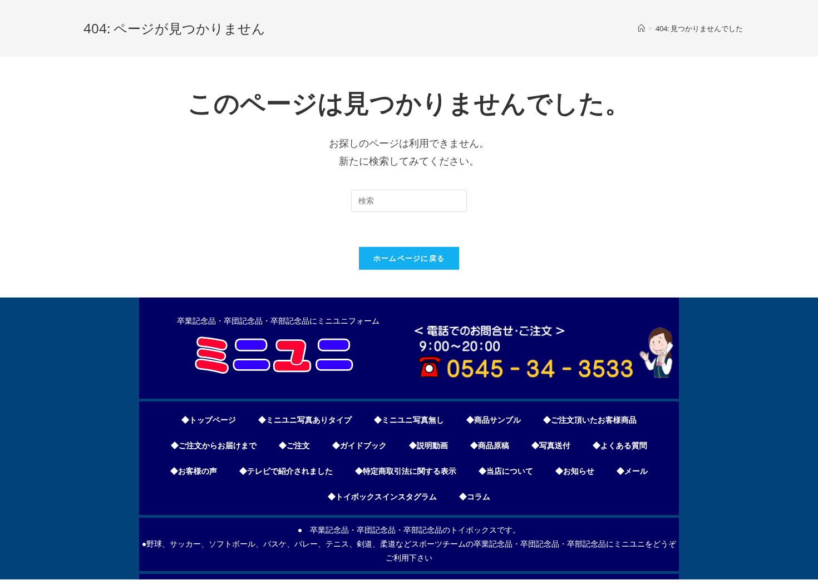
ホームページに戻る (409, 258)
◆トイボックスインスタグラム (382, 496)
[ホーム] (641, 28)
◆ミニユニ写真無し (409, 419)
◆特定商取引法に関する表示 (405, 471)
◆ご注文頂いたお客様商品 (590, 419)
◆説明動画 (428, 445)
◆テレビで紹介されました (286, 471)
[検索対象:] (409, 201)
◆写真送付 (550, 445)
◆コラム (474, 496)
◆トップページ (208, 419)
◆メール (632, 471)
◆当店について (506, 471)
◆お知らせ (574, 471)
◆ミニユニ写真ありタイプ (305, 419)
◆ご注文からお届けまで (214, 445)
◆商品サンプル (493, 419)
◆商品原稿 (489, 445)
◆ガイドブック (359, 445)
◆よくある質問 (620, 445)
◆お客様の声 (193, 471)
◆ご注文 (294, 445)
